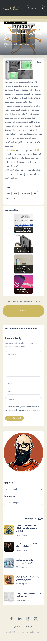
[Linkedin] (19, 618)
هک (14, 198)
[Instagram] (27, 618)
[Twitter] (35, 618)
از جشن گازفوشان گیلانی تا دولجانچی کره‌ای (26, 545)
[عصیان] (11, 8)
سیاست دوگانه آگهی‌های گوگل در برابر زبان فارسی (28, 578)
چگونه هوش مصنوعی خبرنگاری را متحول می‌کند (26, 562)
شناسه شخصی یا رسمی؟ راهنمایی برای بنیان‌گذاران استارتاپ (26, 528)
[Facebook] (11, 618)
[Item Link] (9, 530)
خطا (35, 193)
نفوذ (7, 198)
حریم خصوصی (25, 193)
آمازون (8, 193)
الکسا (15, 193)
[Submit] (42, 8)
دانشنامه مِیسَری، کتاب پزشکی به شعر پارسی (28, 595)
